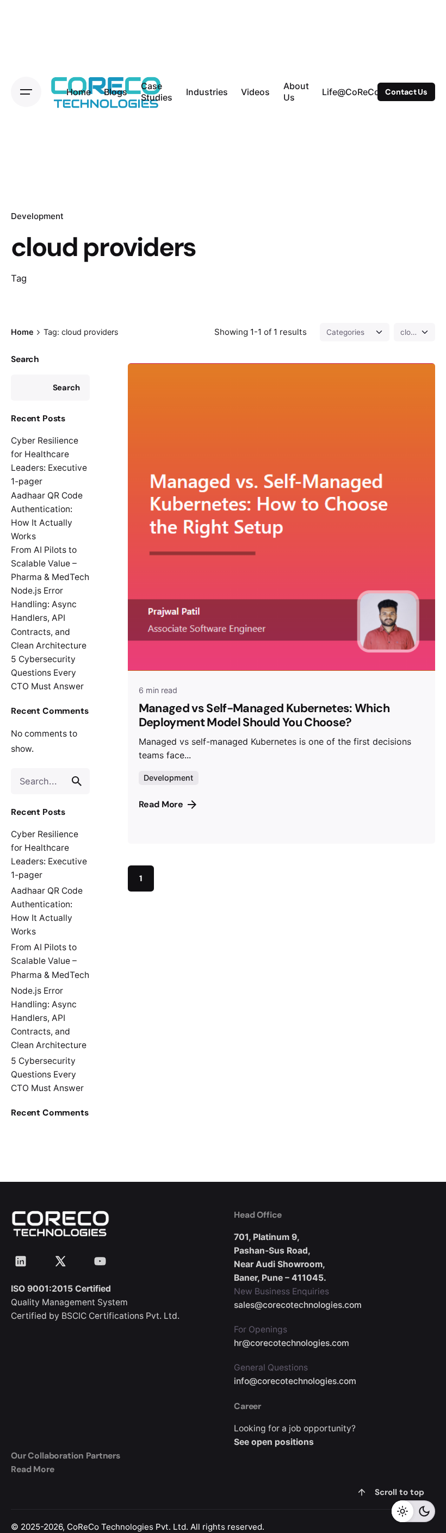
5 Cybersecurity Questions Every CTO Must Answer (47, 672)
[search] (77, 781)
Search (25, 359)
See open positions (274, 1442)
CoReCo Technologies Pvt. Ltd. (127, 1527)
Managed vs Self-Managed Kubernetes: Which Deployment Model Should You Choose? (264, 715)
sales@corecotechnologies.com (298, 1305)
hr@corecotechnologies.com (291, 1343)
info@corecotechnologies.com (295, 1381)
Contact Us (406, 92)
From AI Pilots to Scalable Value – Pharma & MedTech (50, 563)
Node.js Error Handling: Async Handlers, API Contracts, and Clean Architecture (48, 617)
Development (37, 216)
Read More (161, 804)
